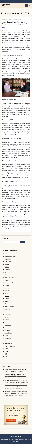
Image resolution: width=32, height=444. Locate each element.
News (6, 317)
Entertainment (9, 283)
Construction (8, 272)
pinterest (20, 436)
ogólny (7, 320)
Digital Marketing (9, 277)
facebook (13, 436)
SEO (6, 328)
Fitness (7, 291)
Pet (6, 322)
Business (7, 269)
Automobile (8, 262)
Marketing (7, 314)
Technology (8, 338)
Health (7, 301)
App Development (10, 256)
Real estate (8, 325)
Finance (7, 288)
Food (6, 293)
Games (7, 296)
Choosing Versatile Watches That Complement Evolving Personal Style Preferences (15, 376)
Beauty (7, 264)
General (7, 298)
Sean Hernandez (17, 19)
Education (7, 280)
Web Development (10, 346)
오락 (6, 357)
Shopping (7, 330)
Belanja (7, 267)
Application (8, 259)
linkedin (11, 436)
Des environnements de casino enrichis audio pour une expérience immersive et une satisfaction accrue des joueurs (16, 393)
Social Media (8, 333)
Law (3, 27)
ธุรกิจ (6, 349)
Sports (6, 335)
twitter (16, 436)
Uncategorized (9, 343)
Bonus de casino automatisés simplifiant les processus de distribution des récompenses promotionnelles (16, 387)
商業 (6, 354)
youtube (18, 436)
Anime (6, 254)
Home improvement (10, 306)
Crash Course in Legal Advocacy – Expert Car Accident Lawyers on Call (15, 23)
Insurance (7, 309)
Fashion (7, 285)
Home (6, 304)
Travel (6, 341)
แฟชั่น (6, 351)
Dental (7, 275)
